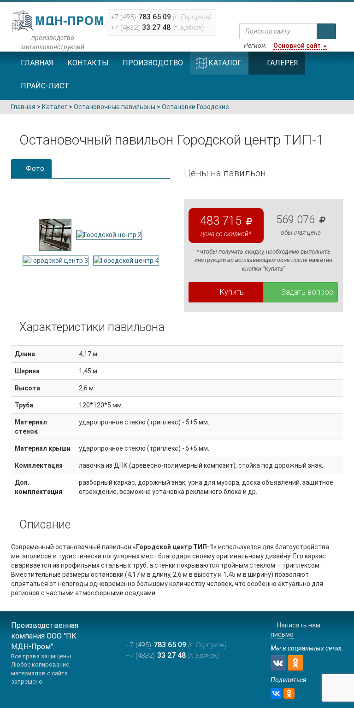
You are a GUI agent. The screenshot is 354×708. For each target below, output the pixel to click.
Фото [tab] (34, 168)
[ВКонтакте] (276, 693)
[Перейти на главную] (270, 12)
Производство (153, 62)
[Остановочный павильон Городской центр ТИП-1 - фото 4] (126, 260)
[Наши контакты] (288, 12)
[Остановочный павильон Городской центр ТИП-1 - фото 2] (109, 234)
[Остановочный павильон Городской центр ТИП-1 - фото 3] (55, 260)
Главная (37, 62)
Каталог (225, 62)
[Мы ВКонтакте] (278, 663)
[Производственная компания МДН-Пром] (58, 21)
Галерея (282, 62)
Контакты (88, 62)
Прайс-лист (45, 85)
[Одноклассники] (289, 693)
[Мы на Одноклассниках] (295, 663)
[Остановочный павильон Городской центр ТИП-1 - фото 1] (55, 234)
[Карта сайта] (305, 12)
